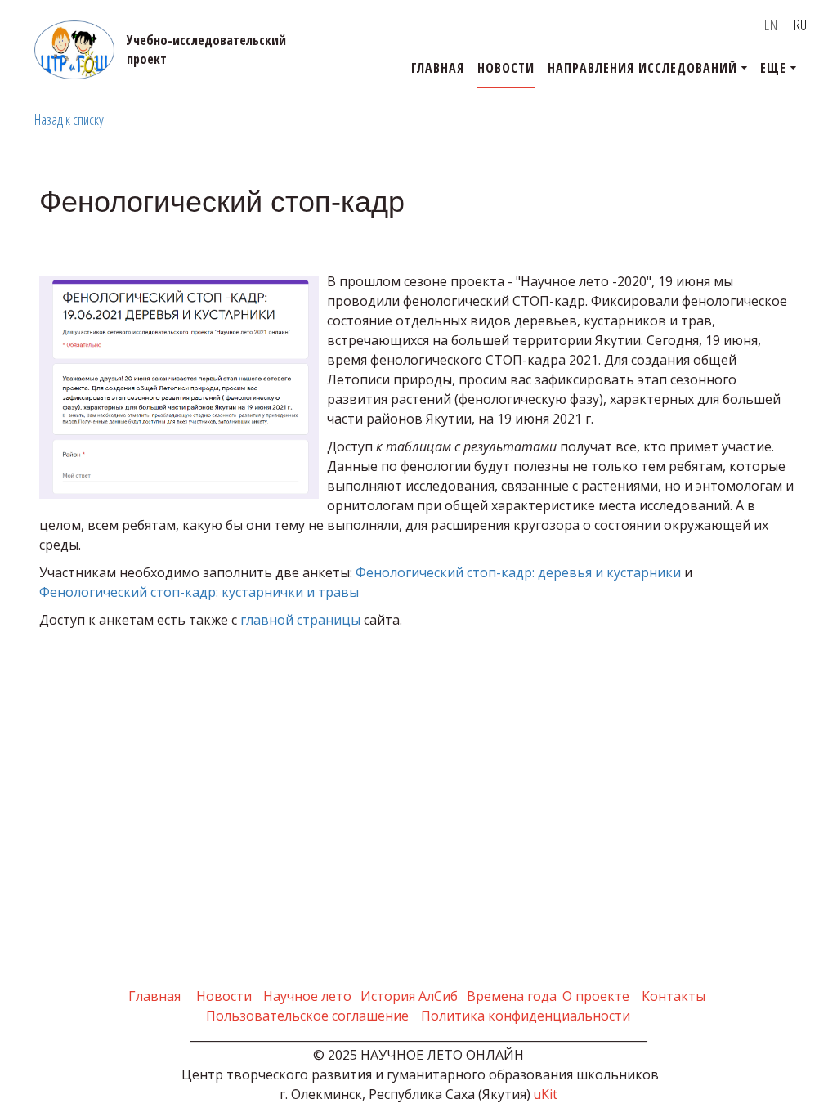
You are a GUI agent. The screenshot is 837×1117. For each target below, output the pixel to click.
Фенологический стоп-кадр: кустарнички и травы (199, 592)
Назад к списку (69, 119)
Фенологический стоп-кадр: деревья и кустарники (518, 572)
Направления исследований (642, 68)
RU (800, 24)
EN (770, 24)
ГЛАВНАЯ (437, 68)
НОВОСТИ (506, 68)
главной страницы (300, 620)
